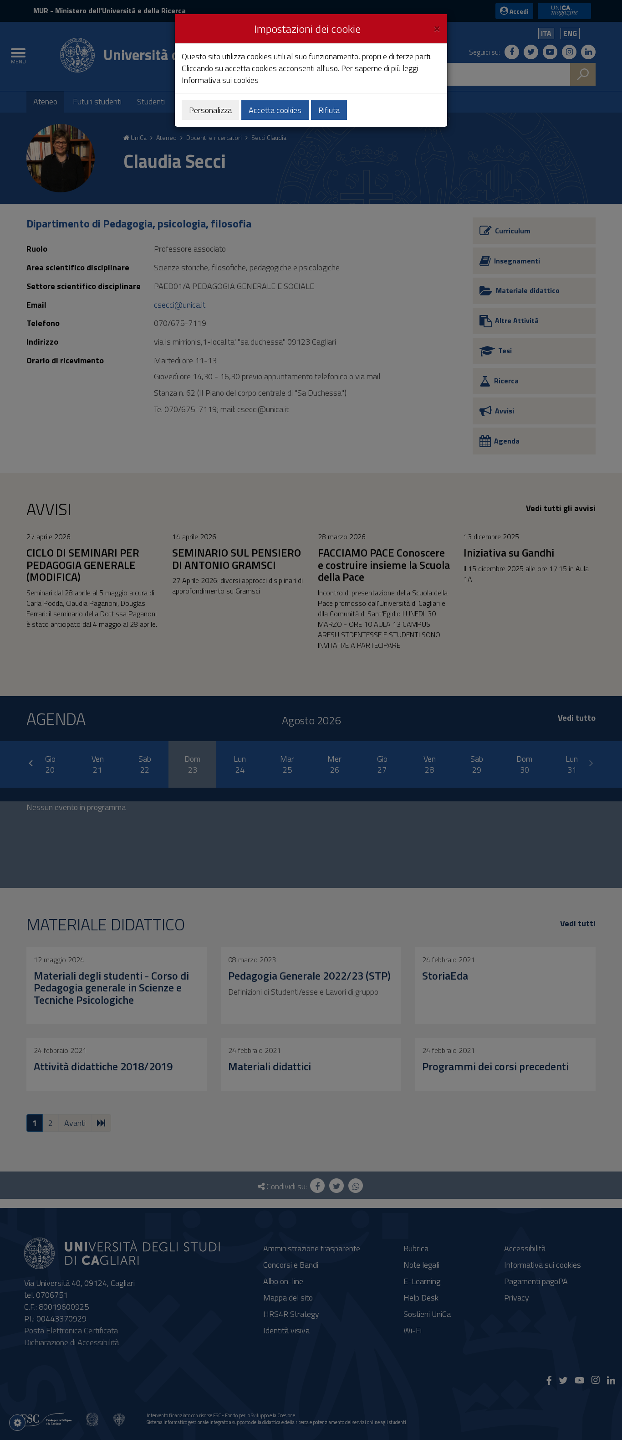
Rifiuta (329, 110)
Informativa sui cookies (220, 80)
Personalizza (210, 110)
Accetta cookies (275, 110)
